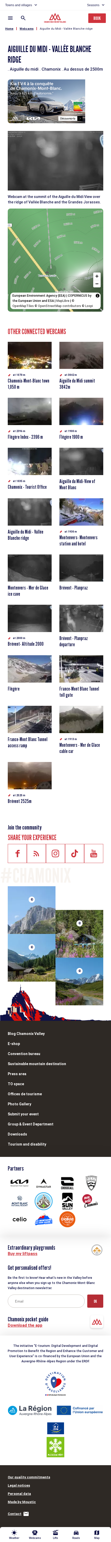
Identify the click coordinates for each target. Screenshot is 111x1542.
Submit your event (23, 1114)
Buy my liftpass (22, 1253)
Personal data (19, 1494)
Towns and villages (18, 5)
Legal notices (19, 1485)
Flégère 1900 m (71, 437)
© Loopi (87, 306)
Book (97, 18)
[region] (55, 260)
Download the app (25, 1325)
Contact (14, 1514)
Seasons (93, 5)
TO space (16, 1084)
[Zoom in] (97, 276)
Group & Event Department (30, 1124)
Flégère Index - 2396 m (25, 437)
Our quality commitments (29, 1477)
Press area (17, 1074)
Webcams (27, 28)
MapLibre (62, 301)
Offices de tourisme (25, 1094)
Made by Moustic (22, 1502)
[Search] (23, 18)
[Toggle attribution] (97, 296)
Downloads (17, 1134)
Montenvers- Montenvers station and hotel (78, 540)
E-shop (14, 1044)
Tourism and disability (27, 1144)
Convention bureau (24, 1054)
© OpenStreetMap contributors (58, 306)
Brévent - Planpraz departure (73, 641)
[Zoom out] (97, 283)
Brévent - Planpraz (73, 588)
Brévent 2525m (19, 801)
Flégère (14, 689)
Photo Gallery (19, 1104)
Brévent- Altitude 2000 (26, 644)
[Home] (55, 18)
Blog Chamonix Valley (26, 1034)
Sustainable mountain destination (37, 1064)
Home (9, 28)
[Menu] (10, 18)
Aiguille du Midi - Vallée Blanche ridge (66, 28)
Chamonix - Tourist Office (27, 487)
